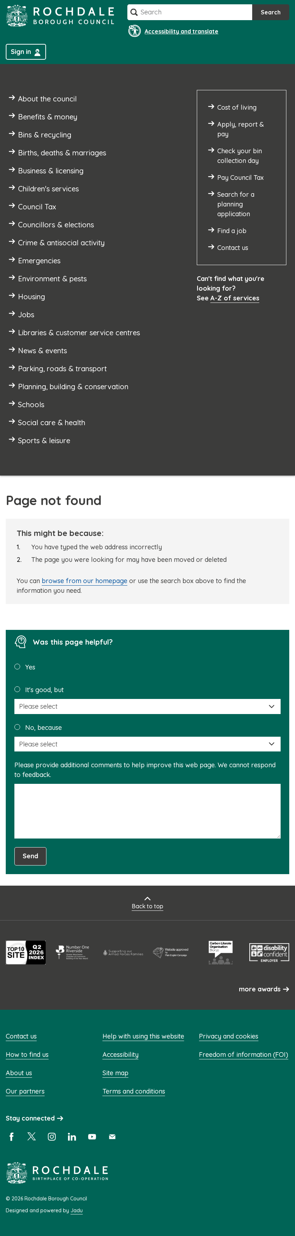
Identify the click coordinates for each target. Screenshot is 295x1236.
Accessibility (121, 1054)
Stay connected (30, 1118)
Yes (30, 667)
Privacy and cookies (228, 1036)
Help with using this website (143, 1036)
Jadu (77, 1210)
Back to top (147, 906)
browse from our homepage (84, 581)
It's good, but (44, 690)
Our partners (25, 1091)
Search (271, 12)
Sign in (21, 51)
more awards (260, 989)
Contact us (21, 1036)
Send (30, 856)
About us (19, 1073)
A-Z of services (234, 298)
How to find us (27, 1054)
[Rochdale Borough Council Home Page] (60, 15)
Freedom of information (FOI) (243, 1054)
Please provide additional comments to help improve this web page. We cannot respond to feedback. (145, 770)
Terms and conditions (134, 1091)
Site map (115, 1073)
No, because (43, 727)
